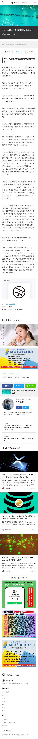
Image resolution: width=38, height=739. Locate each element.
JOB (3, 704)
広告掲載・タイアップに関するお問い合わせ (15, 735)
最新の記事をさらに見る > (19, 578)
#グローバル (25, 377)
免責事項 (5, 725)
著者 (3, 707)
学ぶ (3, 698)
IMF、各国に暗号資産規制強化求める (14, 44)
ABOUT (4, 710)
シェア (8, 51)
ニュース (13, 34)
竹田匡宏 (20, 402)
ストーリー (5, 695)
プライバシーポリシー (8, 722)
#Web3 (17, 377)
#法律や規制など (7, 377)
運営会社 (5, 719)
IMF (7, 304)
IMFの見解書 (12, 304)
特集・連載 (5, 692)
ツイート (20, 51)
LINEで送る (32, 51)
